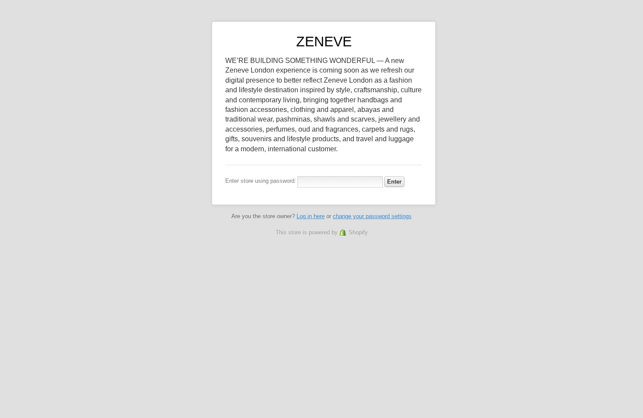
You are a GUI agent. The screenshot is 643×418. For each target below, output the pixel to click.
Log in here (311, 216)
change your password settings (372, 216)
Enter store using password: (260, 181)
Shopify (358, 232)
